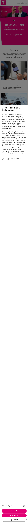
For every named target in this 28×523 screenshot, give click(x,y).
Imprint (13, 506)
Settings (15, 520)
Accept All (14, 511)
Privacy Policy (6, 506)
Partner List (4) (21, 506)
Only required (14, 515)
